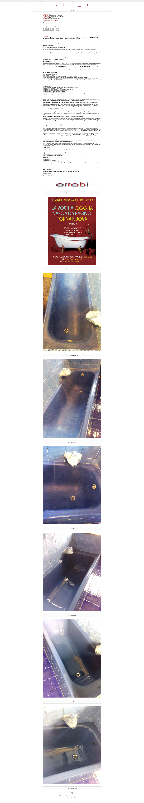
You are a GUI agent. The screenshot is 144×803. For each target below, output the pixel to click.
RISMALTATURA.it (47, 173)
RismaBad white (46, 23)
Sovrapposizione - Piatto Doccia (50, 27)
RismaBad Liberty (47, 22)
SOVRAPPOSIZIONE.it (48, 175)
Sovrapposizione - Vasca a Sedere (51, 28)
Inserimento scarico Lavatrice (49, 21)
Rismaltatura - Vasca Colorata (50, 24)
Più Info (113, 0)
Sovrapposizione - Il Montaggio (50, 26)
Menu (72, 10)
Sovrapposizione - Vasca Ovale (50, 29)
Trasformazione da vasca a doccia (51, 30)
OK (118, 0)
